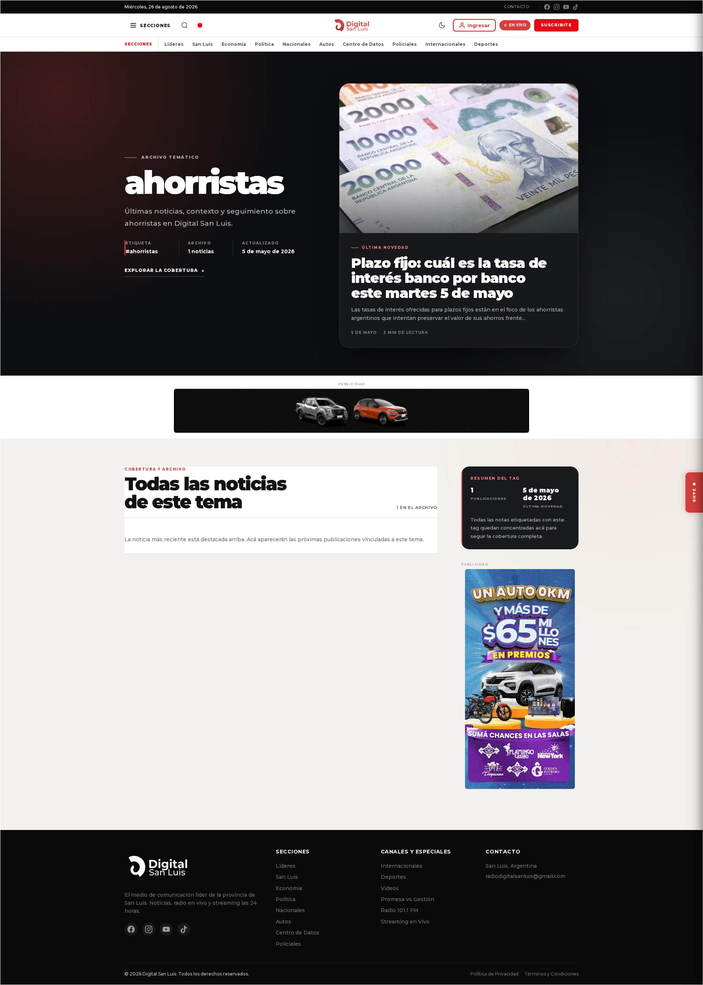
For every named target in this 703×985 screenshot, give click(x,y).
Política (264, 44)
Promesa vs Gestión (407, 899)
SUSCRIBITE (556, 24)
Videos (390, 888)
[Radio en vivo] (200, 25)
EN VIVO (518, 25)
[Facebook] (547, 7)
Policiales (405, 44)
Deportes (486, 44)
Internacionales (445, 44)
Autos (326, 44)
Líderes (173, 44)
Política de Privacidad (494, 974)
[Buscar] (184, 25)
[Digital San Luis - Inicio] (351, 25)
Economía (234, 44)
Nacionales (296, 44)
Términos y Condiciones (551, 974)
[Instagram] (556, 7)
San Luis (202, 44)
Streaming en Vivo (405, 921)
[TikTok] (576, 7)
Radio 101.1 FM (400, 910)
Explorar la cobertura (164, 270)
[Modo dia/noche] (442, 25)
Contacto (516, 6)
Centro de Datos (363, 44)
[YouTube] (566, 7)
